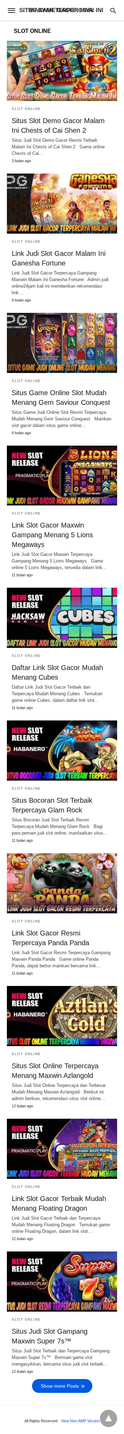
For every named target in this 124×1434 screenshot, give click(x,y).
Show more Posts (60, 1386)
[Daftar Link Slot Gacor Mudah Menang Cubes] (62, 618)
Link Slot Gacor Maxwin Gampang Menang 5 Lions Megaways (52, 534)
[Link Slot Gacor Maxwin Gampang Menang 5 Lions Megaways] (62, 476)
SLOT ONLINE (26, 109)
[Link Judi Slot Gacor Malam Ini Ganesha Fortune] (62, 204)
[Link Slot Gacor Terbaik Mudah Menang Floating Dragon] (62, 1149)
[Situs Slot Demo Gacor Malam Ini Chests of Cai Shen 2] (62, 71)
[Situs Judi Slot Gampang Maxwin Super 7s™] (62, 1281)
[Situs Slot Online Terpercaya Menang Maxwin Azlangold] (62, 1016)
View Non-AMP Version (80, 1421)
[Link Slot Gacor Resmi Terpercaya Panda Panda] (62, 883)
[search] (113, 11)
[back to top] (108, 1418)
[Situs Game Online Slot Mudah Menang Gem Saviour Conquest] (62, 343)
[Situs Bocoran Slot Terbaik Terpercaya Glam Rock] (62, 750)
